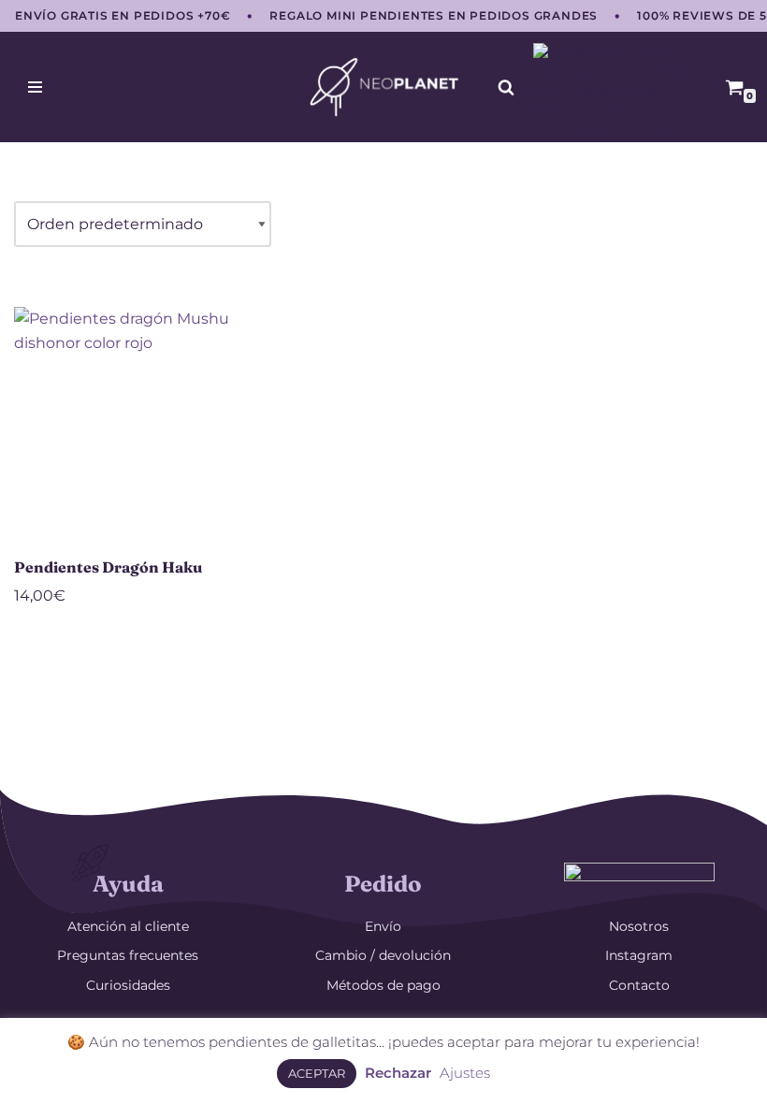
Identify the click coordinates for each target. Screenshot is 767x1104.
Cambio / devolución (383, 955)
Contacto (639, 985)
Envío (383, 926)
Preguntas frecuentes (127, 955)
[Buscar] (506, 87)
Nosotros (639, 926)
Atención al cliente (128, 926)
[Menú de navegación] (35, 87)
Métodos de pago (383, 985)
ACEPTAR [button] (316, 1073)
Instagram (639, 955)
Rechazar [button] (398, 1073)
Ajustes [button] (465, 1073)
